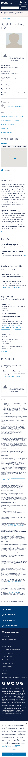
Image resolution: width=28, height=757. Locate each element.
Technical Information (8, 670)
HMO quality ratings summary (10, 120)
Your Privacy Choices (7, 653)
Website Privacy (6, 646)
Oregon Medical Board (13, 524)
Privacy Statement (12, 746)
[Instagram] (21, 683)
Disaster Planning (7, 666)
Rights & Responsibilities (8, 659)
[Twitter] (3, 683)
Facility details (15, 287)
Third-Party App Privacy (8, 663)
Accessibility (5, 636)
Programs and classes (8, 124)
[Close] (26, 723)
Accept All (14, 754)
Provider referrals (6, 132)
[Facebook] (8, 683)
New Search (6, 18)
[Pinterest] (17, 683)
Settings (14, 749)
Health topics (5, 128)
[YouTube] (12, 683)
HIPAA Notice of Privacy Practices (11, 649)
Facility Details (15, 376)
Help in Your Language (8, 642)
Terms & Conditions (7, 656)
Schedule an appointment (14, 106)
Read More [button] (4, 232)
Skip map (4, 143)
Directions (6, 287)
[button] (14, 158)
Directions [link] (7, 376)
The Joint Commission (12, 592)
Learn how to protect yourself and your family (15, 14)
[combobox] (10, 7)
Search (23, 8)
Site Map (4, 673)
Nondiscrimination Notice (9, 639)
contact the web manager (14, 581)
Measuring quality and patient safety (12, 116)
